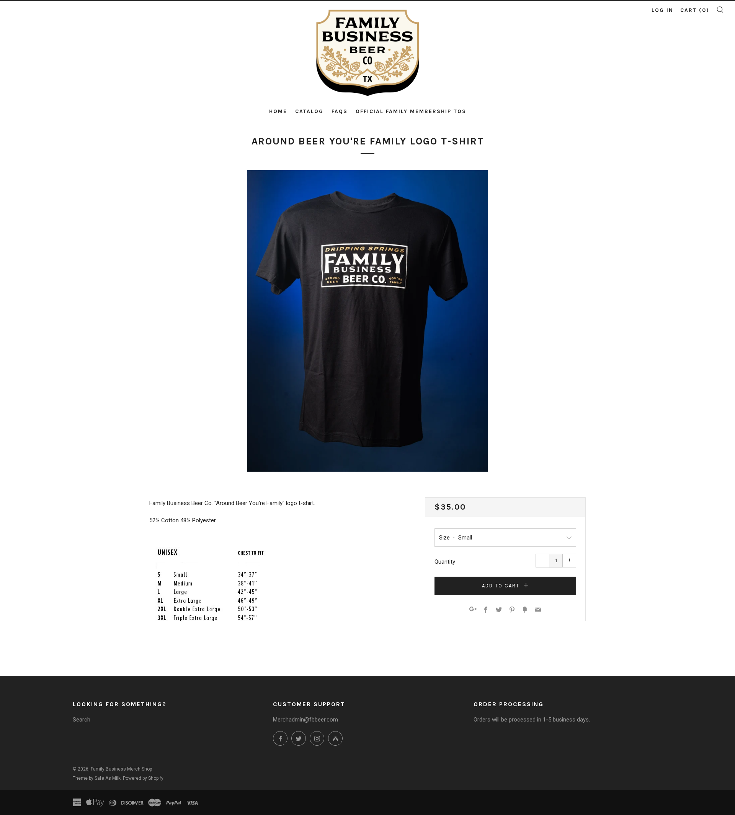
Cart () (694, 10)
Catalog (309, 111)
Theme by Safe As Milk (97, 778)
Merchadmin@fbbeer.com (305, 719)
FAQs (340, 111)
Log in (662, 10)
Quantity (444, 561)
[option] (367, 321)
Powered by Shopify (143, 778)
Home (278, 111)
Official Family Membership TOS (411, 111)
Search (81, 719)
